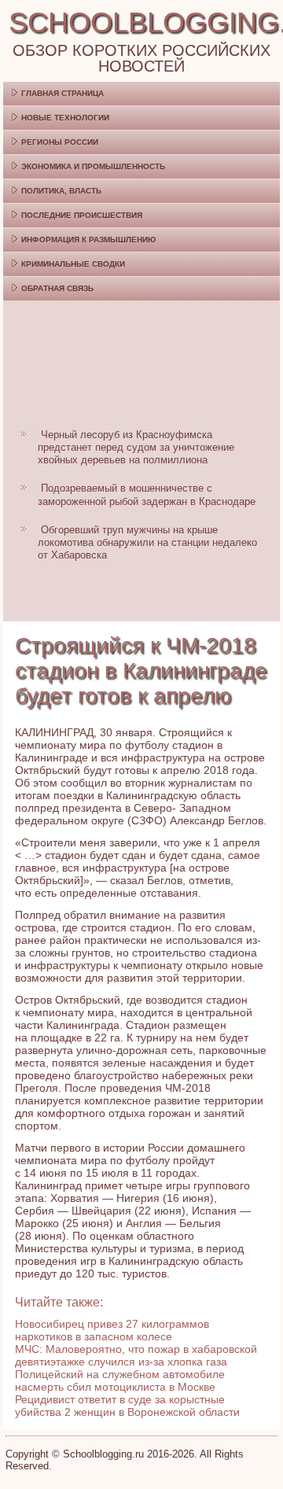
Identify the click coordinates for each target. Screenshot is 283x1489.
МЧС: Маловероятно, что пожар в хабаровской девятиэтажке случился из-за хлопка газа (136, 1355)
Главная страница (62, 93)
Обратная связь (57, 288)
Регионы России (59, 142)
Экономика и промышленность (93, 166)
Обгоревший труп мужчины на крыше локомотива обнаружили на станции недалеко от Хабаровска (147, 543)
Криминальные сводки (73, 264)
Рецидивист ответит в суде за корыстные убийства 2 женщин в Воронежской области (127, 1405)
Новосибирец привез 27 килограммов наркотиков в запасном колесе (112, 1330)
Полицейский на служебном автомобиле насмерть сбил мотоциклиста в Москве (120, 1380)
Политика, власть (61, 190)
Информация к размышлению (88, 239)
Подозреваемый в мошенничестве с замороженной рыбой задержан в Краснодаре (146, 494)
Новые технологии (65, 117)
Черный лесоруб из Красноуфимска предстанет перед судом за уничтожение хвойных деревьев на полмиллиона (136, 447)
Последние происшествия (81, 215)
